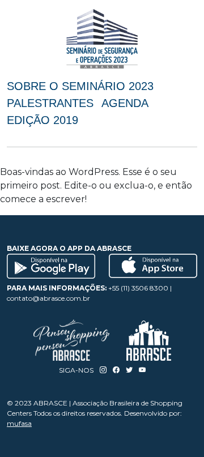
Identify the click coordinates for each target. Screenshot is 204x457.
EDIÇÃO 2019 (42, 120)
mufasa (19, 423)
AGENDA (124, 103)
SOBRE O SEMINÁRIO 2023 (80, 86)
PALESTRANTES (50, 103)
